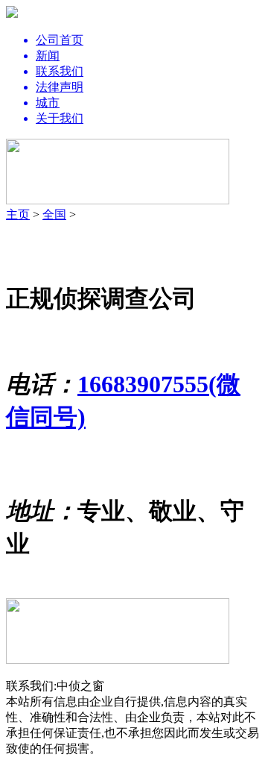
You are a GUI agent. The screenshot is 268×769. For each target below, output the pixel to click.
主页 (18, 214)
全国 (54, 214)
